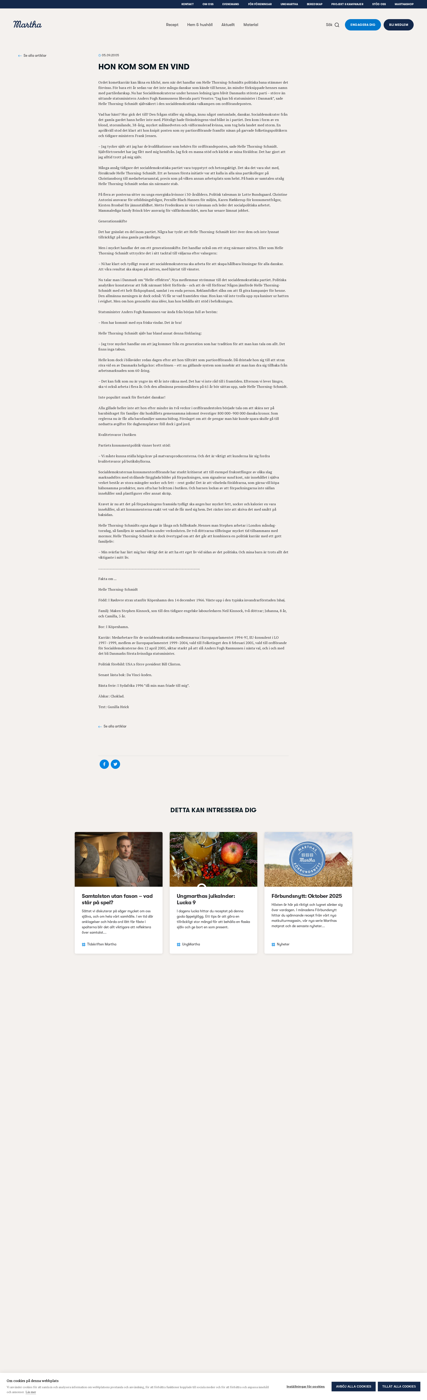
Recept (172, 24)
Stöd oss (379, 4)
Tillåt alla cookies (399, 1386)
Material (251, 24)
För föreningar (260, 4)
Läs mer (31, 1392)
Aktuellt (228, 24)
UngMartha (289, 4)
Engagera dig (362, 24)
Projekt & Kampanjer (347, 4)
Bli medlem (398, 24)
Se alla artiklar (35, 56)
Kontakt (187, 4)
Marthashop (404, 4)
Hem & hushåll (200, 24)
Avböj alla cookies (353, 1386)
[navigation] (27, 25)
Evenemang (230, 4)
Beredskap (315, 4)
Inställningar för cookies (306, 1386)
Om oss (208, 4)
